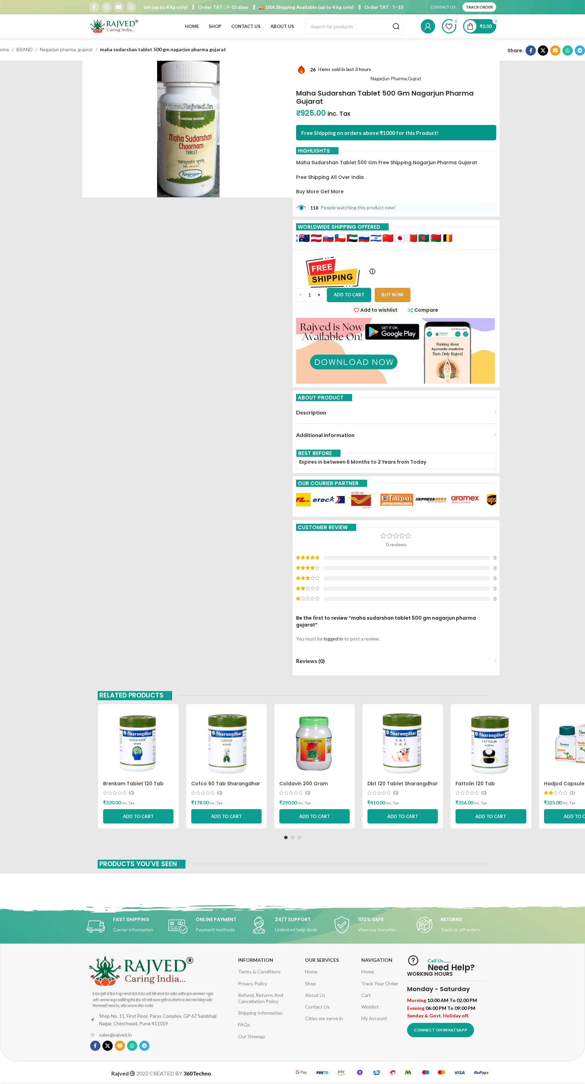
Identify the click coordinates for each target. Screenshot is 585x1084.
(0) (131, 792)
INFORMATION (255, 960)
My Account (374, 1018)
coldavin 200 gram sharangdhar (303, 787)
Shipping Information (260, 1013)
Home (311, 971)
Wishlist (370, 1007)
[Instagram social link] (106, 7)
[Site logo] (114, 26)
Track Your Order (379, 983)
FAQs (244, 1024)
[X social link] (543, 50)
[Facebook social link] (94, 7)
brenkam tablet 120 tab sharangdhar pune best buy (137, 787)
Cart (366, 995)
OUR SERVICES (322, 960)
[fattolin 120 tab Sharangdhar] (491, 743)
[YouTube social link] (119, 7)
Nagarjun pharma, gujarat (66, 49)
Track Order (479, 7)
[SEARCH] (396, 26)
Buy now (392, 294)
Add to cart (349, 294)
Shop (310, 983)
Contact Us (317, 1007)
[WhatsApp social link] (131, 7)
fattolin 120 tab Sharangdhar (475, 787)
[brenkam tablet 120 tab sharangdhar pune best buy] (138, 743)
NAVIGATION (376, 960)
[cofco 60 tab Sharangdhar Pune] (226, 743)
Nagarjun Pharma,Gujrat (396, 78)
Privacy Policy (252, 983)
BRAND (24, 49)
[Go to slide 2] (292, 837)
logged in (333, 639)
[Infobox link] (127, 926)
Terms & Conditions (259, 971)
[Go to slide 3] (299, 837)
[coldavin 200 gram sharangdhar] (314, 743)
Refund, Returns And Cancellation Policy (260, 998)
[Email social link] (555, 50)
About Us (315, 995)
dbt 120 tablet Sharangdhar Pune (402, 787)
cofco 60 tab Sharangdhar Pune (225, 787)
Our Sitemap (251, 1036)
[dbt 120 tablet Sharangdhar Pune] (402, 743)
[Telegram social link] (580, 50)
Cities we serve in (324, 1018)
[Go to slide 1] (286, 837)
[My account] (427, 26)
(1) (572, 792)
